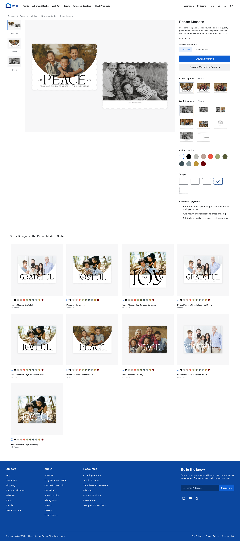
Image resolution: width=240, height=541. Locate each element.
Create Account (14, 510)
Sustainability (51, 495)
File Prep (87, 490)
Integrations (89, 500)
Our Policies (197, 536)
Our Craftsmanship (54, 485)
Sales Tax (10, 495)
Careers (48, 510)
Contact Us (11, 480)
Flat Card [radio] (186, 49)
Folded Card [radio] (202, 49)
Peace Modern (66, 16)
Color (186, 150)
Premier (10, 505)
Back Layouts (191, 101)
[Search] (219, 6)
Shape (182, 174)
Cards (22, 16)
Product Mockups (92, 495)
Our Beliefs (50, 490)
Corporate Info (228, 536)
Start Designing (205, 59)
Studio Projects (91, 480)
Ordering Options (92, 475)
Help (8, 475)
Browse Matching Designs (205, 67)
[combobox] (219, 6)
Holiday (33, 16)
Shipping (10, 485)
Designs (11, 16)
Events (48, 505)
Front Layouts (191, 78)
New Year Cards (48, 16)
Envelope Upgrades (189, 201)
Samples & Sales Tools (95, 505)
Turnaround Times (15, 490)
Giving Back (50, 500)
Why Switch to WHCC (55, 480)
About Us (49, 475)
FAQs (8, 500)
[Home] (12, 5)
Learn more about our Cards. (215, 33)
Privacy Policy (212, 536)
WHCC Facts (51, 515)
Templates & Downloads (95, 485)
